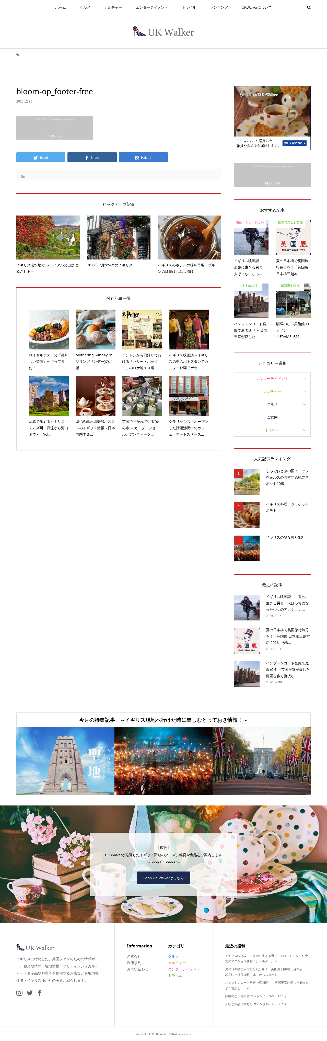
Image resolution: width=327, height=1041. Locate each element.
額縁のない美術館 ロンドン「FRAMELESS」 (256, 996)
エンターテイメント (152, 7)
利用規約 (134, 963)
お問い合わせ (137, 969)
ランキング (219, 7)
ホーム (60, 7)
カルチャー (113, 7)
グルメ (85, 7)
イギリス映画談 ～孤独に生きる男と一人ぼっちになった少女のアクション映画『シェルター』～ (266, 958)
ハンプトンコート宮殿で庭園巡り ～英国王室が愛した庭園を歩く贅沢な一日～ (267, 985)
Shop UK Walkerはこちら (163, 878)
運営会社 (134, 956)
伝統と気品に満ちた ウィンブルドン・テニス (256, 1004)
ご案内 (272, 417)
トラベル (189, 7)
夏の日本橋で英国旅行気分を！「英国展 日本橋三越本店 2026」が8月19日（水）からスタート (263, 972)
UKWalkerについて (257, 7)
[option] (103, 761)
